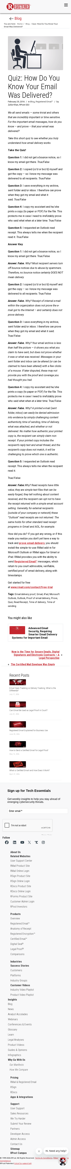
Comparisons (17, 954)
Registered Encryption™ (22, 933)
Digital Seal (16, 944)
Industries (16, 961)
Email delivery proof (25, 594)
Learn (11, 1034)
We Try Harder (17, 1118)
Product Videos (16, 1044)
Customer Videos (20, 985)
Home (20, 24)
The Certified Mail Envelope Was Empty (33, 664)
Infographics (14, 1055)
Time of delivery (37, 602)
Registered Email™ (44, 101)
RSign (13, 1087)
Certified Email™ (18, 938)
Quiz (10, 602)
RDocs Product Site (20, 886)
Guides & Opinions (17, 1050)
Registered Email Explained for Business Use (28, 730)
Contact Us (16, 1144)
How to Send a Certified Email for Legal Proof (28, 750)
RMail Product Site (20, 865)
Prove (54, 598)
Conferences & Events (20, 1024)
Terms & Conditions (43, 1158)
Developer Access (20, 1133)
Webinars (13, 1019)
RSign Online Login (20, 881)
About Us (15, 852)
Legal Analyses (16, 1039)
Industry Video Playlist (22, 989)
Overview (15, 918)
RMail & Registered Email (23, 1082)
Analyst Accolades (18, 1014)
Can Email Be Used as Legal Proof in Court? (28, 710)
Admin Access (18, 1139)
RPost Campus (18, 1153)
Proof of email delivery (38, 598)
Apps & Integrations (21, 1097)
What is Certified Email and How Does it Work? (29, 770)
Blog (18, 18)
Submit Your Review (20, 1123)
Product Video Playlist (22, 994)
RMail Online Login (19, 870)
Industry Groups (18, 980)
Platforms (15, 975)
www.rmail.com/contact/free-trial (32, 587)
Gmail (40, 594)
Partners (15, 1128)
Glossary (12, 1029)
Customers (16, 970)
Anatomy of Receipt (20, 928)
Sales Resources (19, 1113)
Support (14, 1103)
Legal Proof (17, 949)
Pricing (14, 1077)
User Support (17, 1108)
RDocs (13, 1092)
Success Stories (19, 965)
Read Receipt (21, 602)
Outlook (21, 598)
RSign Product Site (20, 876)
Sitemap (15, 1148)
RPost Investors (18, 906)
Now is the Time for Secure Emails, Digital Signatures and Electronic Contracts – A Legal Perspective (35, 655)
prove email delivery (32, 543)
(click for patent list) (23, 1163)
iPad (46, 594)
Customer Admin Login (22, 901)
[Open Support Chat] (63, 1161)
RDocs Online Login (20, 891)
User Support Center (21, 860)
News (11, 1009)
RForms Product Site (21, 896)
